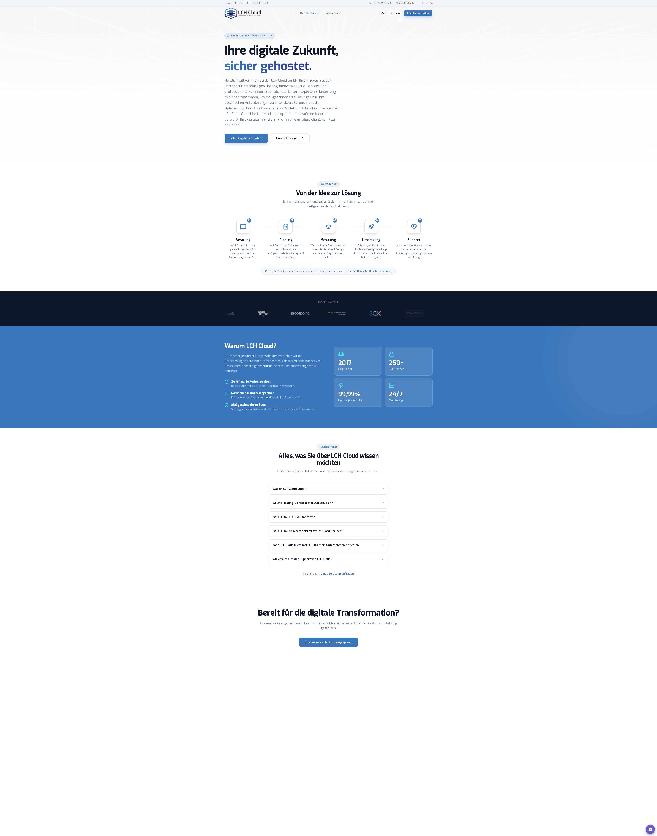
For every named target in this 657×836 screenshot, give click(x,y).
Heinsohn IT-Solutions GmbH (374, 271)
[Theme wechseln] (382, 13)
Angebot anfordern (418, 13)
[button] (650, 829)
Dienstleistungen (309, 13)
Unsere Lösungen (287, 138)
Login (397, 13)
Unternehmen (332, 13)
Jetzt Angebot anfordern (246, 138)
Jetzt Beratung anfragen (337, 573)
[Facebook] (422, 3)
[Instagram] (427, 3)
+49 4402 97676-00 (382, 3)
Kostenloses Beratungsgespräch (328, 642)
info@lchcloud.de (407, 3)
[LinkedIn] (431, 3)
